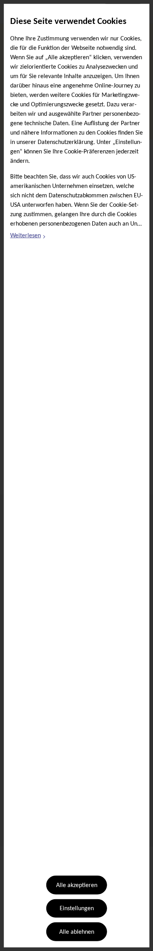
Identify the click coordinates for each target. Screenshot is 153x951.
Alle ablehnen (76, 932)
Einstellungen (77, 908)
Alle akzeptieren (76, 885)
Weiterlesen (28, 237)
